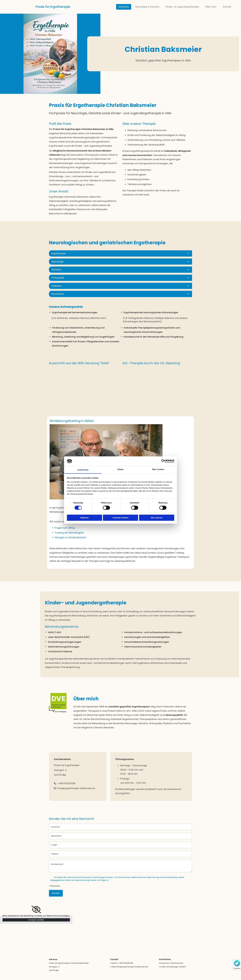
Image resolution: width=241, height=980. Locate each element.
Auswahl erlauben (120, 518)
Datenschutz (177, 963)
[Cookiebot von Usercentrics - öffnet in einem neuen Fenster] (163, 461)
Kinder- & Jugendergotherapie (182, 6)
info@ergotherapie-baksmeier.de (132, 966)
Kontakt (227, 6)
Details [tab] (120, 469)
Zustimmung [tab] (82, 470)
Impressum (164, 963)
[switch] (106, 508)
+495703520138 (125, 963)
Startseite (123, 6)
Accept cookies (36, 919)
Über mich (211, 6)
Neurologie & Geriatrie (147, 6)
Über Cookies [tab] (158, 469)
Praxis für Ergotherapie (52, 7)
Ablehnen (84, 518)
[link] (188, 253)
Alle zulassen (156, 518)
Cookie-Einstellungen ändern (172, 966)
